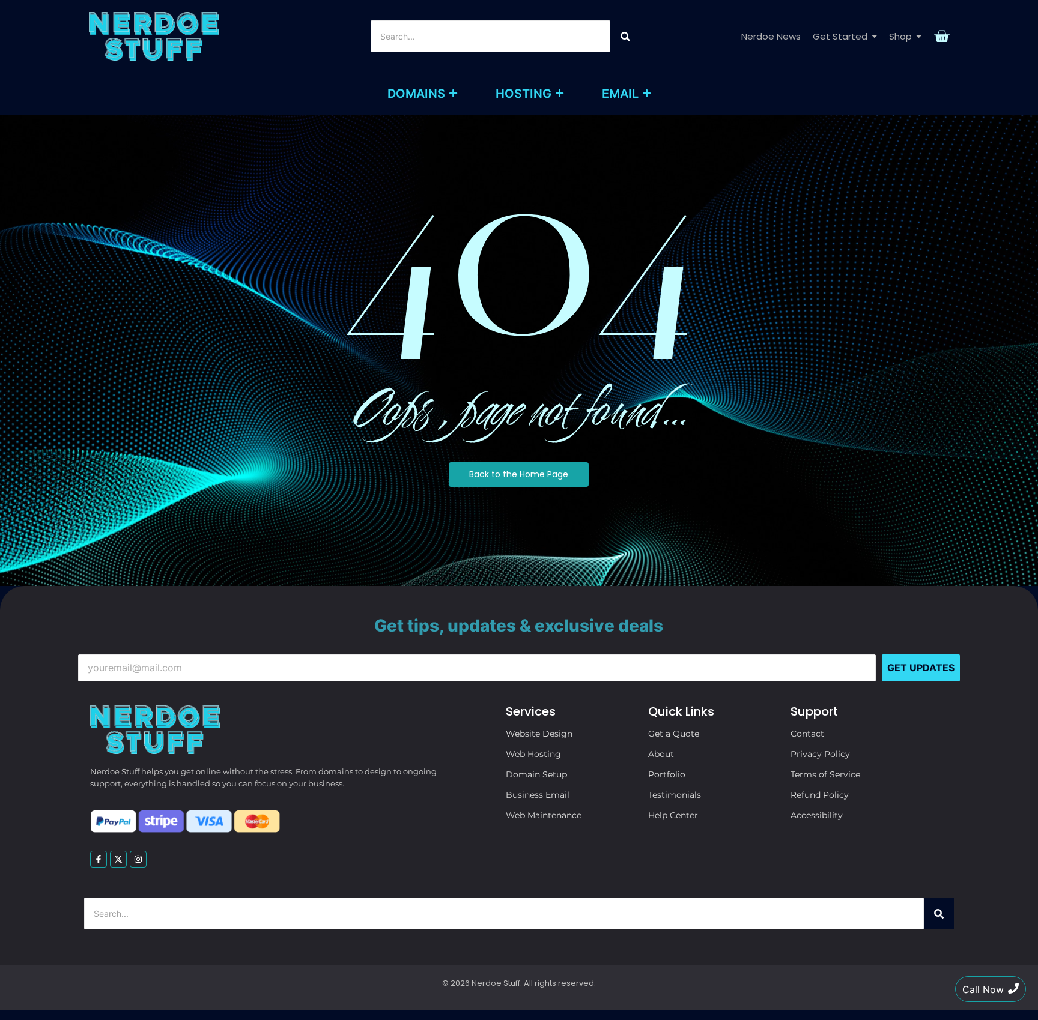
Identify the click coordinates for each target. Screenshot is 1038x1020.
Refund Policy (820, 794)
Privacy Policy (820, 754)
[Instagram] (138, 859)
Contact (807, 733)
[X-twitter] (118, 859)
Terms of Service (825, 774)
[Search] (625, 36)
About (661, 754)
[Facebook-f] (98, 859)
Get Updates (921, 668)
